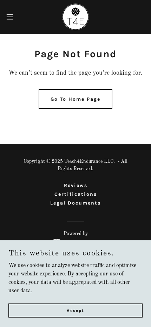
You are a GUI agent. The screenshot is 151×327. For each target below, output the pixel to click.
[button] (14, 17)
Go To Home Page (75, 99)
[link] (75, 17)
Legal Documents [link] (75, 203)
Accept (75, 310)
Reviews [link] (75, 185)
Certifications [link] (75, 194)
